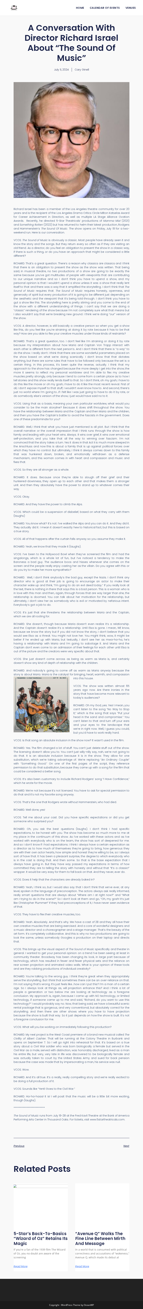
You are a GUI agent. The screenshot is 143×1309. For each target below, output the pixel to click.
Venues (130, 8)
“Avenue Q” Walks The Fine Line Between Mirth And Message (100, 1238)
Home (80, 8)
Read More (21, 1266)
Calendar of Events (105, 8)
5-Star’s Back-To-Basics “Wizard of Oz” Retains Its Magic (41, 1238)
